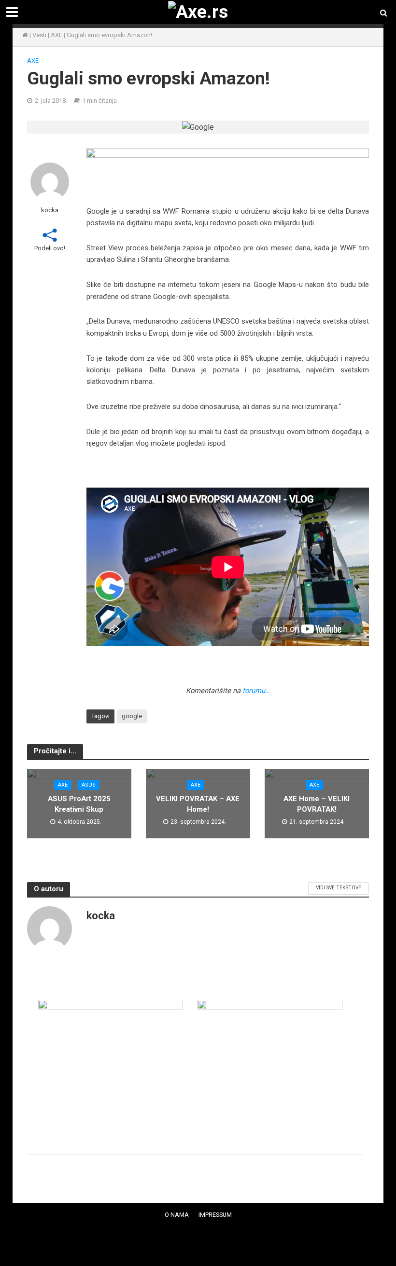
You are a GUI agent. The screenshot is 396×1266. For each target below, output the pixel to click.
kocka (49, 210)
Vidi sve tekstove (338, 887)
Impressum (215, 1214)
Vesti (39, 35)
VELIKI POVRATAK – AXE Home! (198, 803)
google (132, 716)
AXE (56, 35)
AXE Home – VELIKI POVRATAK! (316, 803)
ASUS (89, 785)
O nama (177, 1214)
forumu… (256, 690)
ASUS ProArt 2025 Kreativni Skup (79, 803)
